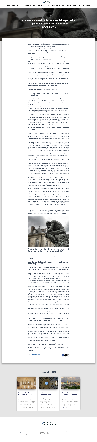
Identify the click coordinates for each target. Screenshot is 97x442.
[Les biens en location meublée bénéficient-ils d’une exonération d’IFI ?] (48, 382)
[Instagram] (66, 431)
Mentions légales (11, 439)
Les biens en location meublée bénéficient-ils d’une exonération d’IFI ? (48, 394)
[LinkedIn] (60, 431)
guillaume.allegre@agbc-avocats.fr (28, 430)
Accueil (9, 5)
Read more (26, 409)
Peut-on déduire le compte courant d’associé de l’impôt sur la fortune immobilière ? (69, 394)
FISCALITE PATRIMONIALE (58, 5)
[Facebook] (63, 431)
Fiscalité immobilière (36, 354)
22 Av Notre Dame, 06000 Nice (45, 433)
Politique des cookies (84, 439)
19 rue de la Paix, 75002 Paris (45, 432)
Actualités (81, 5)
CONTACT (88, 5)
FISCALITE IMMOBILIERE (43, 5)
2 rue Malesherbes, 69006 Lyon (45, 430)
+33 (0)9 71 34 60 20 (25, 434)
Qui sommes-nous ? (17, 5)
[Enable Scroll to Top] (94, 439)
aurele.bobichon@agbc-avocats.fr (28, 432)
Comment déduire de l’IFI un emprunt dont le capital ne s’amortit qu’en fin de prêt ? (25, 394)
